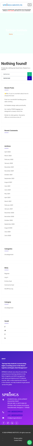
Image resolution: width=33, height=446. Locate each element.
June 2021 (7, 190)
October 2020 (8, 220)
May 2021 (7, 193)
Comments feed (9, 285)
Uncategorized (8, 254)
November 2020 (9, 216)
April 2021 (7, 197)
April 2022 (7, 152)
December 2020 (9, 212)
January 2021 (8, 209)
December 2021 (9, 167)
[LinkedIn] (12, 423)
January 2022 (8, 163)
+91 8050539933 (15, 411)
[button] (29, 442)
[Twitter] (8, 423)
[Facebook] (3, 423)
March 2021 (7, 201)
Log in (6, 277)
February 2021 (8, 205)
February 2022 (8, 159)
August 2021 (8, 182)
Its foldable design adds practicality (15, 105)
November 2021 (9, 171)
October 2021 (8, 174)
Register (6, 273)
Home (11, 34)
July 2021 (7, 186)
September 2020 (9, 224)
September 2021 (9, 178)
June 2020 (7, 235)
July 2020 (7, 231)
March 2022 (8, 155)
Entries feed (8, 281)
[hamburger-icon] (29, 4)
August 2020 (8, 228)
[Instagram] (16, 423)
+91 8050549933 (15, 415)
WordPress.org (8, 289)
